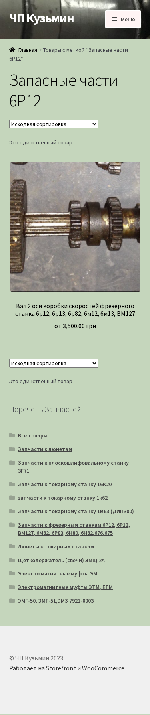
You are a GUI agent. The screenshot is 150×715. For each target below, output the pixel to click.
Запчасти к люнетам (45, 449)
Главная (27, 49)
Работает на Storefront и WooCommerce (66, 668)
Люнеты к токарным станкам (56, 546)
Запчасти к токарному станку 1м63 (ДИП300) (76, 511)
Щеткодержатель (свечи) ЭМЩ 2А (61, 560)
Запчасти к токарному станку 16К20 (65, 484)
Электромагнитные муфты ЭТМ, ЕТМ (65, 587)
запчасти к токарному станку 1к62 (63, 497)
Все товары (33, 435)
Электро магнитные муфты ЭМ (57, 573)
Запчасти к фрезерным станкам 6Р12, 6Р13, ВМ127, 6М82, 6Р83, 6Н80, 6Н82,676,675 (74, 528)
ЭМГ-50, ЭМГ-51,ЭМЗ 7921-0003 (56, 600)
